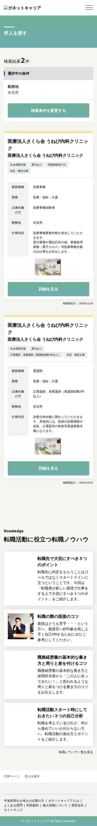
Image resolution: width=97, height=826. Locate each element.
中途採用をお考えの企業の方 (24, 800)
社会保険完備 (18, 164)
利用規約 (32, 805)
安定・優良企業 (19, 170)
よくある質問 (13, 805)
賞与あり (37, 164)
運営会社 (77, 805)
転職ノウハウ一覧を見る (76, 752)
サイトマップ (13, 810)
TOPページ (11, 776)
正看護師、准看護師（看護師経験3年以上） (35, 354)
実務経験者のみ (57, 164)
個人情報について (55, 805)
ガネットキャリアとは (63, 800)
